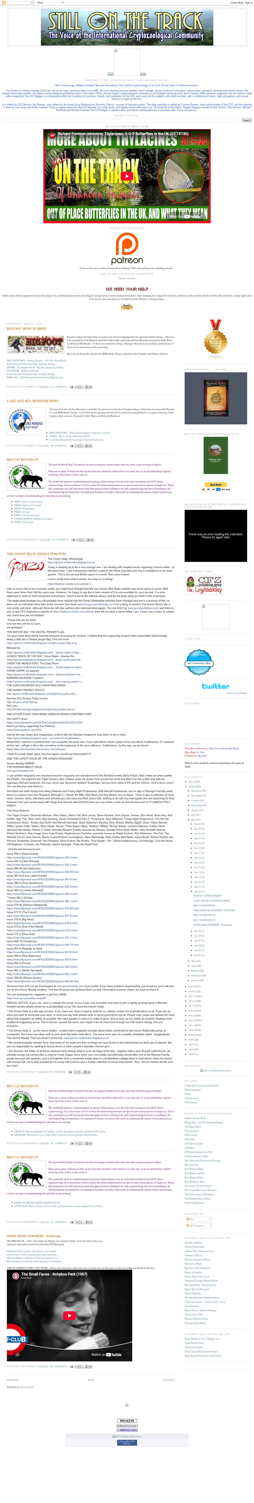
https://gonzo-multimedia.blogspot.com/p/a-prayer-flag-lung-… (43, 642)
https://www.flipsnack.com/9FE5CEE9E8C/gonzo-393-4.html (42, 857)
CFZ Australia (192, 1098)
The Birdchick (192, 1306)
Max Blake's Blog (194, 1177)
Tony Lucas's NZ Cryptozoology (201, 1351)
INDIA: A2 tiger (22, 511)
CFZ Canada (191, 1135)
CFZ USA (189, 1139)
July (193, 815)
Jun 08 (198, 935)
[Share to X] (83, 387)
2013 (191, 1015)
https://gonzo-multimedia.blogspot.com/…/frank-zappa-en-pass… (45, 667)
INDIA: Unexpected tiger (26, 515)
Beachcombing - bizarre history (200, 1284)
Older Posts (169, 1379)
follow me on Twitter (236, 693)
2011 (191, 1025)
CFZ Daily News (193, 1126)
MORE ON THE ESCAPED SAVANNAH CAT (37, 1202)
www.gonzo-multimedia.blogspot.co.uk (86, 1037)
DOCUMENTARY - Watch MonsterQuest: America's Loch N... (80, 432)
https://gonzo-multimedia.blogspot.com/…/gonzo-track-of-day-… (44, 652)
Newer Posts (13, 1379)
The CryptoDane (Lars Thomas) (200, 1190)
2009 (191, 1034)
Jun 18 (198, 862)
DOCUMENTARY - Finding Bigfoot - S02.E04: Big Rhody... (37, 360)
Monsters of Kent (193, 1263)
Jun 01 (198, 955)
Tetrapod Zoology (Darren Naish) (201, 1280)
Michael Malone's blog (196, 1318)
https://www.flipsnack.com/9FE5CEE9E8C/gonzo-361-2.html (42, 974)
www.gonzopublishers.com (143, 608)
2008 (191, 1039)
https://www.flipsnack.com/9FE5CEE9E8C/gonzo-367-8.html (42, 952)
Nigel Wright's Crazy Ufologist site (202, 1338)
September (196, 805)
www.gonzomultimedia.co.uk (98, 604)
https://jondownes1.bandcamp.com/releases (40, 749)
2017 (191, 996)
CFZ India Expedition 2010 (199, 1152)
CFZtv (188, 1094)
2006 (191, 1049)
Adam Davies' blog (194, 1342)
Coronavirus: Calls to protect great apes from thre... (32, 1254)
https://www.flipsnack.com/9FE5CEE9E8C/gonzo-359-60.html (43, 981)
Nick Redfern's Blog (195, 1181)
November (196, 795)
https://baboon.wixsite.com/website (73, 611)
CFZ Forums (191, 1102)
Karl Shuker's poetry (195, 1173)
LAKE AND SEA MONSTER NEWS (32, 401)
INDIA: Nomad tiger (24, 508)
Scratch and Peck (193, 1242)
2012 (191, 1020)
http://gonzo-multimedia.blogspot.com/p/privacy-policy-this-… (43, 693)
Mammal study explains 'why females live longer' (31, 1251)
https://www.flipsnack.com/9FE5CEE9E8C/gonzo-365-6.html (42, 959)
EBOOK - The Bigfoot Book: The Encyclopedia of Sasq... (35, 367)
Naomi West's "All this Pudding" (201, 1310)
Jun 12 (198, 881)
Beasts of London (193, 1272)
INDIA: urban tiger (23, 522)
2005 (191, 1054)
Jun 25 (198, 838)
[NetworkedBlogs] (127, 1436)
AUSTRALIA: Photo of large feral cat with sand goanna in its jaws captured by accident (58, 1206)
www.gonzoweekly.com (20, 770)
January (195, 980)
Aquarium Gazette (194, 1347)
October (195, 800)
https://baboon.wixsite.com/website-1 (69, 583)
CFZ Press (190, 1147)
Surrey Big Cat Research (197, 1289)
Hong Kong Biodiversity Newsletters (203, 1355)
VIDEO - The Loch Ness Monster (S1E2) (69, 436)
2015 (191, 1005)
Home (91, 1379)
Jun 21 (198, 852)
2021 (191, 781)
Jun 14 (198, 877)
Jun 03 (198, 950)
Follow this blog (127, 1442)
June (194, 819)
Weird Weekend (192, 1089)
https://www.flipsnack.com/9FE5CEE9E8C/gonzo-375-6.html (42, 923)
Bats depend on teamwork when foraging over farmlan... (35, 1261)
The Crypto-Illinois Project (198, 1185)
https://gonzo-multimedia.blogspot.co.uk (71, 562)
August (195, 810)
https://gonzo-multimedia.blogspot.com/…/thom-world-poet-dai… (45, 659)
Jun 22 (198, 848)
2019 (191, 986)
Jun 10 (198, 891)
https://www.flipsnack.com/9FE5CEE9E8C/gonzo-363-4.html (42, 966)
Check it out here (127, 278)
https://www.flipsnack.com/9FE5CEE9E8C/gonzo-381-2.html (42, 901)
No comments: (59, 387)
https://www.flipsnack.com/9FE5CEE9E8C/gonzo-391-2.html (42, 864)
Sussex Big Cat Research (197, 1276)
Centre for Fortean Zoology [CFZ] (201, 1085)
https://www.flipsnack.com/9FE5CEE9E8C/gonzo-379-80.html (43, 908)
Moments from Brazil (195, 1323)
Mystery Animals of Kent (197, 1259)
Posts (192, 1219)
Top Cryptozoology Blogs (199, 663)
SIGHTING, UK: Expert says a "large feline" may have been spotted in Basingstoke (55, 1134)
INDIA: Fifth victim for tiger (28, 501)
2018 (191, 991)
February (196, 975)
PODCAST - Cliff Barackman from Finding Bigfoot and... (35, 377)
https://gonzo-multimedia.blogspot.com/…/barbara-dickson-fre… (44, 674)
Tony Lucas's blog (194, 1314)
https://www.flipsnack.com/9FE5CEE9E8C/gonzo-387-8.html (42, 879)
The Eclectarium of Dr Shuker (199, 1194)
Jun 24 (198, 843)
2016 (191, 1001)
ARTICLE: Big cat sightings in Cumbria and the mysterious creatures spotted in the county (60, 1131)
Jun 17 (198, 867)
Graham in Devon (193, 1255)
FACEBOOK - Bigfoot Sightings (23, 370)
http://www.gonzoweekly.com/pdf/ (26, 998)
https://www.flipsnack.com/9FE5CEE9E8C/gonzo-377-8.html (42, 915)
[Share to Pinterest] (90, 387)
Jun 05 (198, 945)
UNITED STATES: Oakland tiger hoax (33, 518)
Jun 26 (198, 833)
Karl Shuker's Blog (194, 1168)
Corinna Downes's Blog (196, 1156)
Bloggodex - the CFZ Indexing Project (204, 1122)
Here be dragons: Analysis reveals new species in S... (33, 1258)
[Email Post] (71, 387)
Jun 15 (198, 872)
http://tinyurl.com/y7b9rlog (22, 702)
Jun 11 (198, 886)
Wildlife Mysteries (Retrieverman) (202, 1297)
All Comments (196, 1225)
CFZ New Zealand (194, 1143)
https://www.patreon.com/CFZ (24, 729)
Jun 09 (198, 931)
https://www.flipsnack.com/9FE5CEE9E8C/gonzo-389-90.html (43, 871)
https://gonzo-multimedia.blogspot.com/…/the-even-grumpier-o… (45, 681)
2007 (191, 1044)
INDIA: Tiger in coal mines (27, 505)
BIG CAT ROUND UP (22, 459)
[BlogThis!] (80, 387)
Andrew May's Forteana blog (199, 1251)
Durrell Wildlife (193, 1293)
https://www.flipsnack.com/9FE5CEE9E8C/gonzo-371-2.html (42, 937)
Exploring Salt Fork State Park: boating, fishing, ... (32, 363)
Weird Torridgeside (194, 1202)
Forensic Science (199, 655)
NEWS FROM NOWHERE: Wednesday (34, 1236)
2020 (191, 786)
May (194, 961)
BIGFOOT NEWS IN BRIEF (26, 328)
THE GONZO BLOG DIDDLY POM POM (36, 553)
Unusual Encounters (195, 1246)
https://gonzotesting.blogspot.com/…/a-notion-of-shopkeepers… (44, 738)
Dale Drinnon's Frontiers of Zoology (203, 1160)
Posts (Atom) (27, 1386)
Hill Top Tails (191, 1164)
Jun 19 (198, 857)
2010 (191, 1030)
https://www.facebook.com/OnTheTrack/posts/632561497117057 (45, 722)
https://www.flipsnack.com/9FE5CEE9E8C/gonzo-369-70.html (43, 944)
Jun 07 (198, 940)
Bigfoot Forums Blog (195, 1118)
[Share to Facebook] (87, 387)
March (194, 970)
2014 (191, 1010)
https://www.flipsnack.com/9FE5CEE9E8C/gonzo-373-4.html (42, 930)
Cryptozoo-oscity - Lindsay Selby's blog (205, 1301)
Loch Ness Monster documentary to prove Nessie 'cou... (77, 439)
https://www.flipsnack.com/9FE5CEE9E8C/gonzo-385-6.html (42, 886)
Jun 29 (198, 823)
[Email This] (76, 387)
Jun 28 (198, 828)
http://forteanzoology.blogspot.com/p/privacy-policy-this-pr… (42, 709)
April (194, 965)
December (196, 790)
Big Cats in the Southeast (197, 1268)
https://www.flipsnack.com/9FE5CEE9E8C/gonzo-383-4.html (42, 893)
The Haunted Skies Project (198, 1198)
